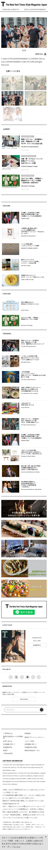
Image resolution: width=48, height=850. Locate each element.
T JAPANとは (7, 733)
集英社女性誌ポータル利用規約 (13, 737)
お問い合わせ (7, 741)
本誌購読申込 (37, 645)
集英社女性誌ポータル (32, 750)
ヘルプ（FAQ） (30, 741)
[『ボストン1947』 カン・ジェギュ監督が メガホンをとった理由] (24, 71)
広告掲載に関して (9, 744)
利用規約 (28, 733)
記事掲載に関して (31, 744)
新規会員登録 (24, 699)
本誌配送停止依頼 (31, 747)
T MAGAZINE (8, 753)
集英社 (5, 750)
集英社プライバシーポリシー (34, 737)
